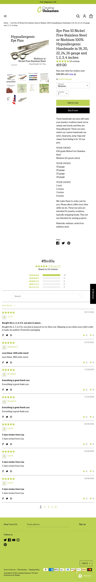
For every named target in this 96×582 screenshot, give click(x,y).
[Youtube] (13, 539)
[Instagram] (18, 539)
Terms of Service (10, 570)
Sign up (82, 524)
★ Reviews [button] (93, 294)
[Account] (84, 15)
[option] (27, 51)
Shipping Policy (34, 570)
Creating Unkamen (65, 79)
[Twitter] (5, 539)
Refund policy (22, 570)
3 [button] (48, 506)
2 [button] (44, 506)
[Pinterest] (5, 544)
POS (33, 573)
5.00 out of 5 (54, 266)
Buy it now (73, 110)
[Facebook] (9, 539)
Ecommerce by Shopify (12, 575)
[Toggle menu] (5, 16)
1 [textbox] (58, 94)
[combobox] (73, 85)
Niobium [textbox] (62, 86)
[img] (8, 312)
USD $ (85, 563)
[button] (62, 61)
